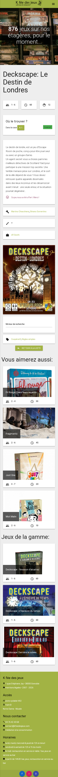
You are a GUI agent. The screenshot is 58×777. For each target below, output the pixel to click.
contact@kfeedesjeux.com (17, 726)
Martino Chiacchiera (20, 211)
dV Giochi (15, 235)
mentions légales (13, 687)
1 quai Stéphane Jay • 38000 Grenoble (22, 683)
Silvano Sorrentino (38, 211)
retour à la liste (29, 348)
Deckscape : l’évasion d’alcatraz (22, 569)
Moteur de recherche (15, 324)
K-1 (21, 127)
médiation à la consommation (18, 730)
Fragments (11, 433)
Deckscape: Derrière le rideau (21, 652)
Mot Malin (11, 516)
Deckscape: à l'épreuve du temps (23, 610)
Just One (10, 475)
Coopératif (16, 339)
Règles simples (28, 339)
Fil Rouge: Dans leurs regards (21, 392)
